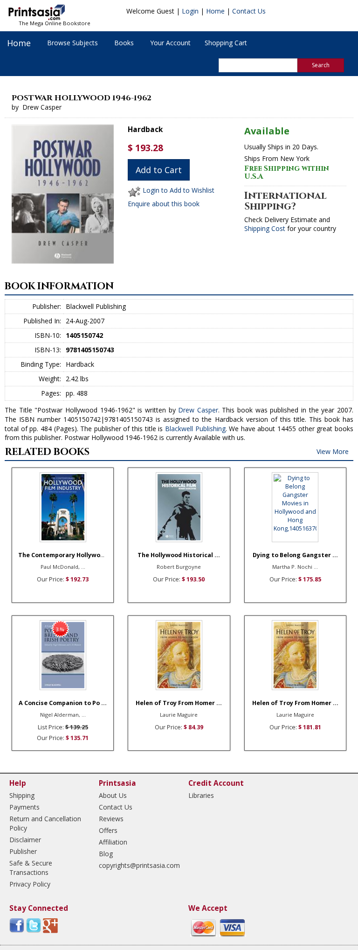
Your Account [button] (170, 42)
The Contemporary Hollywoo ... (64, 555)
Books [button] (124, 42)
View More (333, 451)
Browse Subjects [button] (72, 42)
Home (215, 11)
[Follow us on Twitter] (33, 925)
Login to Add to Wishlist (178, 190)
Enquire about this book (164, 203)
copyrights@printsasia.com (135, 865)
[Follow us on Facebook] (16, 925)
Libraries (201, 795)
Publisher (23, 851)
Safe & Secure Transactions (30, 868)
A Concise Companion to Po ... (63, 703)
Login (190, 11)
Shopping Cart (226, 42)
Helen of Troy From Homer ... (179, 703)
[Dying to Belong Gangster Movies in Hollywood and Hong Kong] (295, 507)
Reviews (111, 818)
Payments (24, 807)
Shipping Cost (264, 228)
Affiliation (113, 842)
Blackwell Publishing (195, 428)
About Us (113, 795)
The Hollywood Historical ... (179, 555)
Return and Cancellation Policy (45, 823)
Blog (106, 853)
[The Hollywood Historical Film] (178, 507)
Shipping (21, 795)
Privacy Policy (29, 884)
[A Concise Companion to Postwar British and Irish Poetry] (62, 655)
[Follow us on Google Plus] (50, 925)
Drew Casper (198, 409)
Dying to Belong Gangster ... (295, 555)
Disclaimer (25, 839)
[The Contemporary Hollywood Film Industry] (62, 507)
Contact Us (249, 11)
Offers (108, 830)
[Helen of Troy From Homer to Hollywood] (178, 655)
